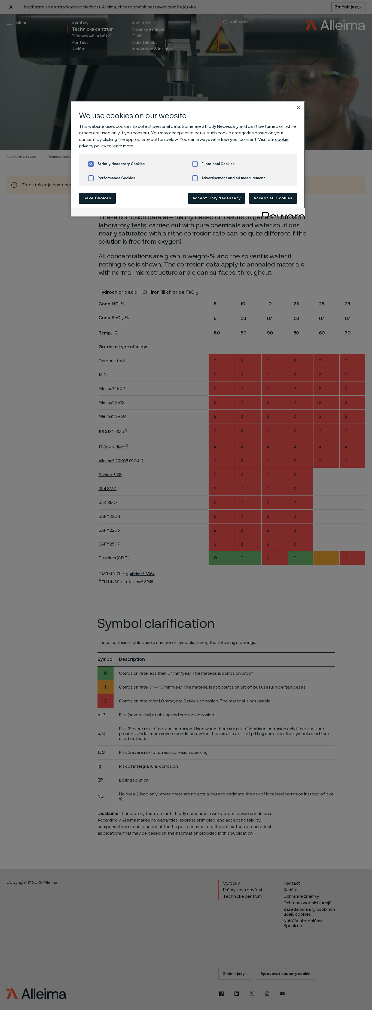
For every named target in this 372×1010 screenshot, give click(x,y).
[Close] (298, 107)
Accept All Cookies (273, 198)
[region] (188, 158)
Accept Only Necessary (217, 198)
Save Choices (97, 198)
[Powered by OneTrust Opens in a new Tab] (281, 213)
